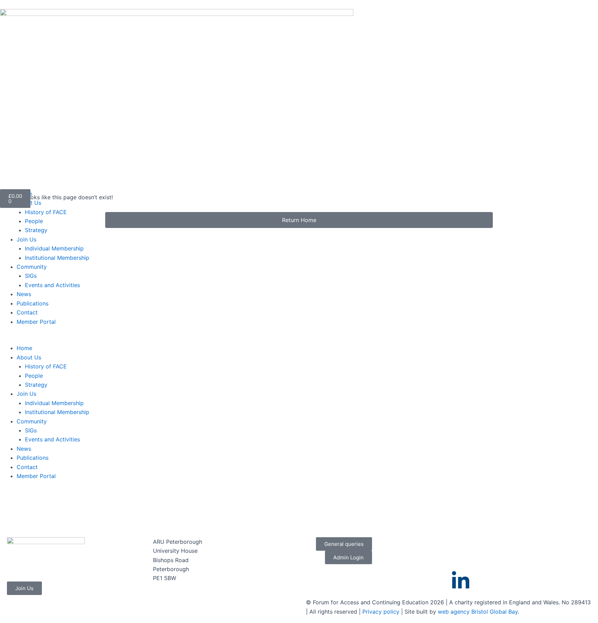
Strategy (36, 230)
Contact (27, 312)
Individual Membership (54, 248)
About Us (29, 202)
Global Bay (504, 611)
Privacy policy (380, 611)
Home (24, 348)
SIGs (31, 275)
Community (32, 266)
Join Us (26, 239)
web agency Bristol (463, 611)
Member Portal (36, 321)
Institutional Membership (57, 257)
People (34, 221)
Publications (32, 303)
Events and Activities (52, 285)
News (24, 294)
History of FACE (46, 212)
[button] (44, 339)
